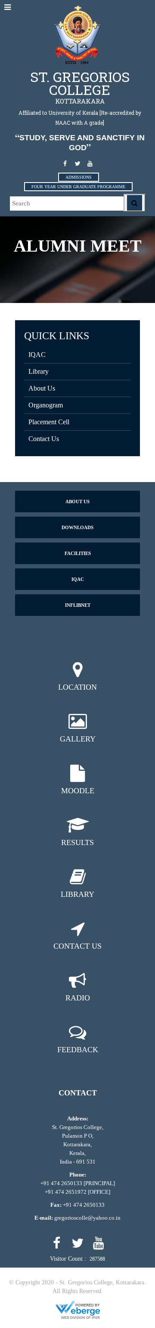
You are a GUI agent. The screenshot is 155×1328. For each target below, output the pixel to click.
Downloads (77, 527)
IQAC (37, 354)
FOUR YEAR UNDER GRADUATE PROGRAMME (78, 186)
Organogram (45, 405)
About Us (41, 388)
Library (38, 371)
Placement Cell (48, 422)
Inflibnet (77, 605)
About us (77, 501)
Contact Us (43, 438)
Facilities (78, 553)
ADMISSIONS (78, 177)
